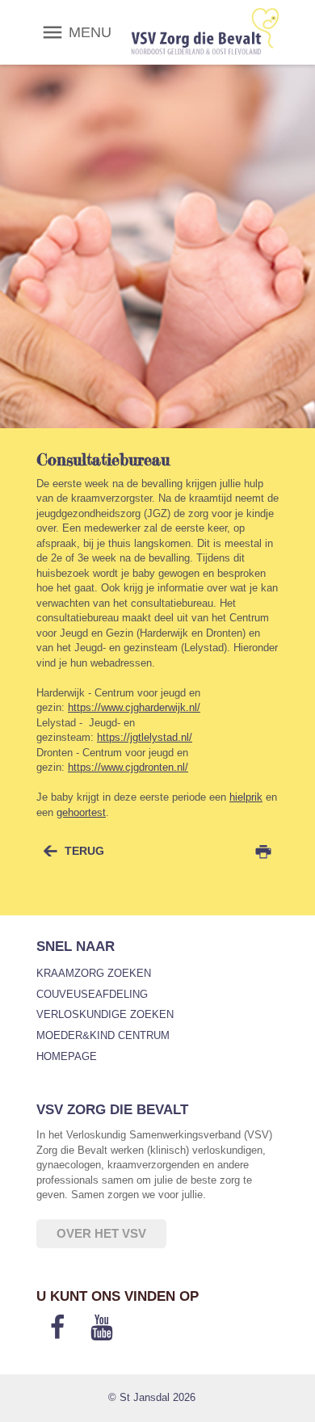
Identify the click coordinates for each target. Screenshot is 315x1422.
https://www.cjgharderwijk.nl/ (134, 707)
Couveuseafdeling (92, 994)
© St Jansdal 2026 (151, 1397)
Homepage (66, 1056)
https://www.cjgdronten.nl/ (128, 767)
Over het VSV (101, 1233)
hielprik (245, 797)
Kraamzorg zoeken (93, 973)
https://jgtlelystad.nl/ (144, 737)
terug (84, 850)
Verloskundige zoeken (105, 1014)
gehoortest (81, 812)
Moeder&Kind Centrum (103, 1035)
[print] (263, 851)
